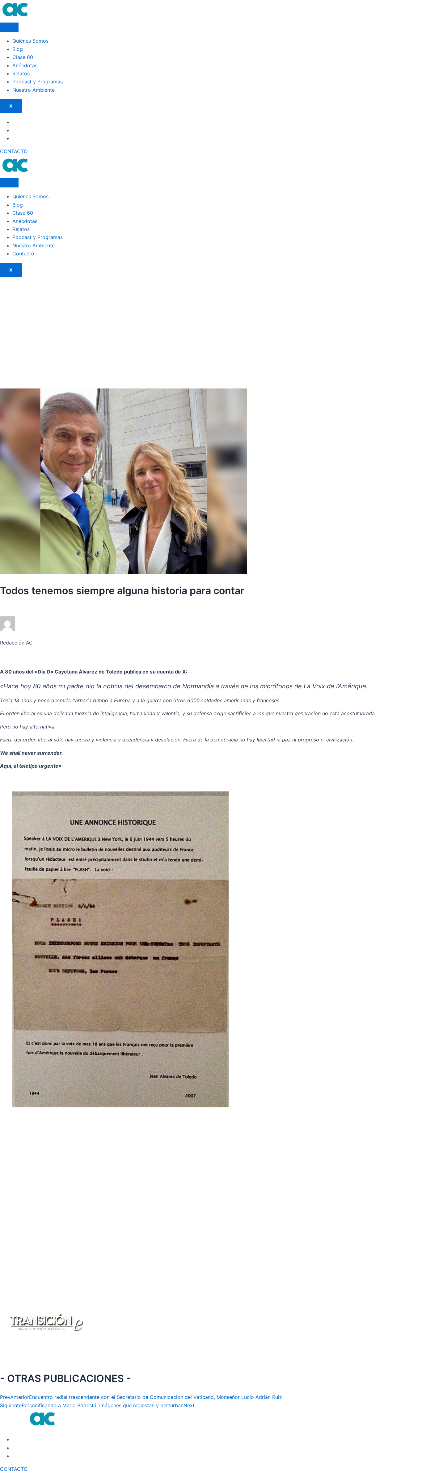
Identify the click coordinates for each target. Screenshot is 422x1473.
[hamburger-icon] (9, 27)
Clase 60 (22, 57)
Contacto (23, 253)
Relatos (21, 73)
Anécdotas (24, 65)
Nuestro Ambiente (33, 90)
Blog (17, 49)
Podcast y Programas (37, 81)
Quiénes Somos (30, 41)
